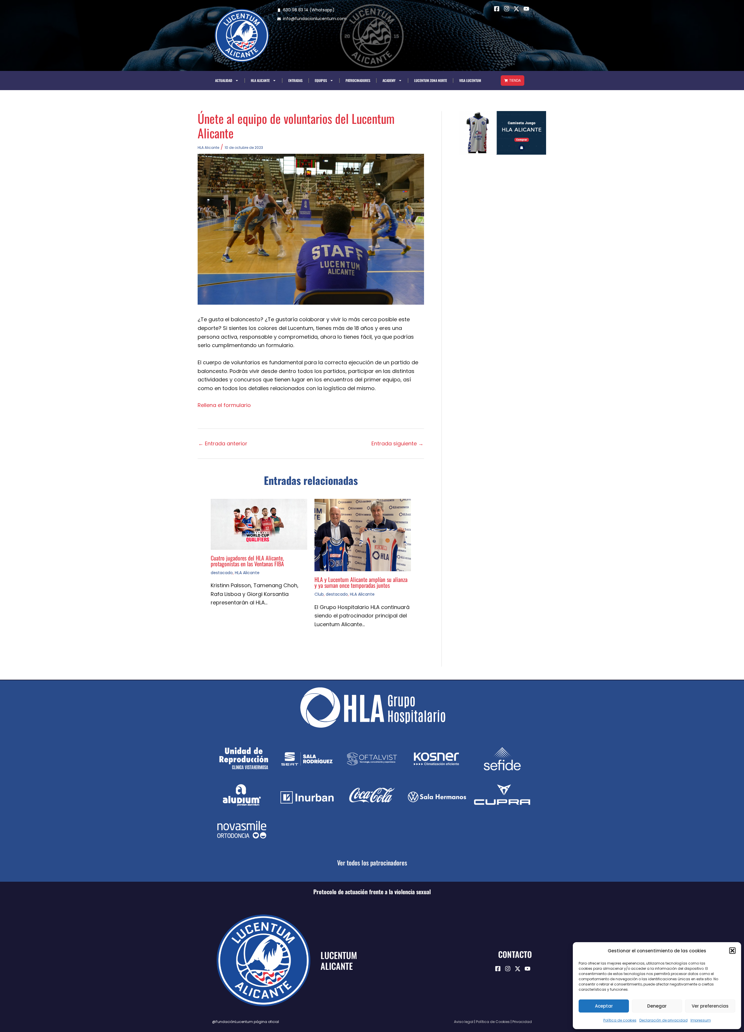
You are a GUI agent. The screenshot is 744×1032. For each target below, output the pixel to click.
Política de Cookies (493, 1021)
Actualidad (223, 80)
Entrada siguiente (397, 443)
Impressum (701, 1020)
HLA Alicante (260, 80)
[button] (732, 951)
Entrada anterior (222, 443)
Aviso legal (463, 1021)
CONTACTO (515, 954)
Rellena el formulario (224, 405)
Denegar (657, 1006)
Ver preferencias (710, 1006)
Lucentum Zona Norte (430, 80)
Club (319, 594)
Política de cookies (619, 1020)
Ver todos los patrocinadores (372, 862)
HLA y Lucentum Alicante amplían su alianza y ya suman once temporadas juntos (360, 582)
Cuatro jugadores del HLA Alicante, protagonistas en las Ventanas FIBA (247, 561)
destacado (222, 573)
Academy (389, 80)
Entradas (295, 80)
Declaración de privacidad (663, 1020)
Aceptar (604, 1006)
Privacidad (522, 1021)
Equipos (321, 80)
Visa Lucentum (470, 80)
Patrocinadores (358, 80)
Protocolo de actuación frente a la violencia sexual (372, 891)
